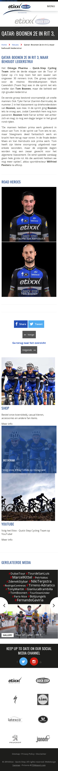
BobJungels (37, 596)
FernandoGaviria (29, 600)
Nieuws (15, 44)
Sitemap (16, 754)
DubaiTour (17, 573)
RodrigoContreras (14, 585)
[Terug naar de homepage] (17, 9)
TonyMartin (14, 589)
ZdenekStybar (17, 581)
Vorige (31, 334)
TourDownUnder (39, 592)
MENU (51, 6)
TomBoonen (17, 593)
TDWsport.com (39, 765)
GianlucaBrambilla (39, 589)
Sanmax (16, 765)
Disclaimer (41, 754)
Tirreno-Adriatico (40, 585)
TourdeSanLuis (37, 573)
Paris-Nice (19, 596)
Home (4, 44)
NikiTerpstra (40, 581)
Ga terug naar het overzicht (29, 343)
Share (22, 324)
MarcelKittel (21, 577)
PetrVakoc (40, 577)
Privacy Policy (28, 754)
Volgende (27, 349)
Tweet (39, 324)
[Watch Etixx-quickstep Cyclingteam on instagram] (34, 661)
